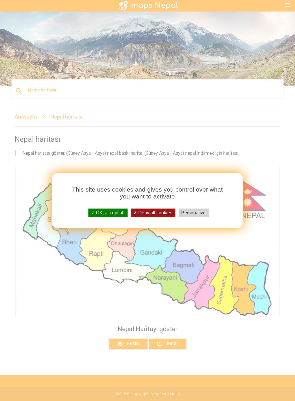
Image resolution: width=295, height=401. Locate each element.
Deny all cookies (154, 212)
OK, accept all (109, 212)
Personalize (193, 212)
